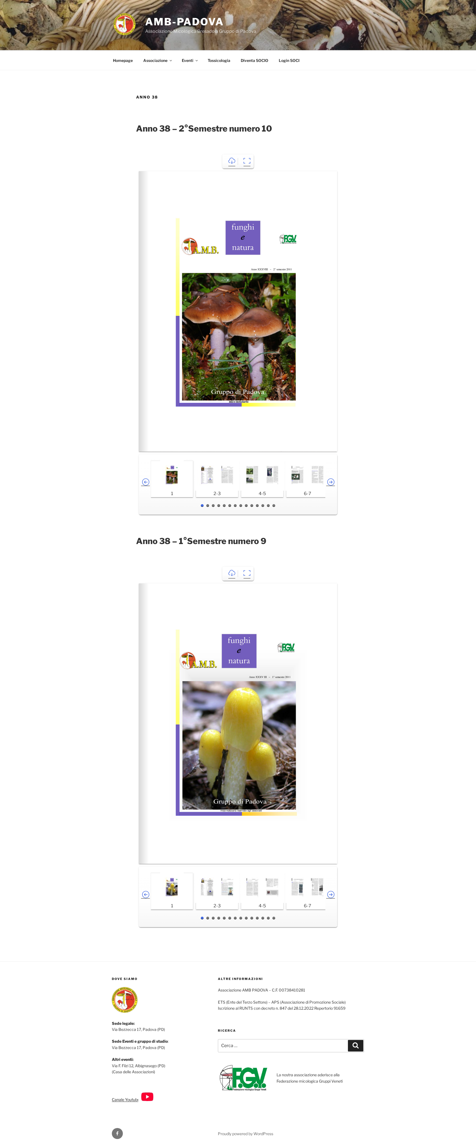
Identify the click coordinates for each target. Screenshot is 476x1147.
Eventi (187, 60)
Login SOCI (289, 60)
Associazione (155, 60)
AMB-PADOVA (184, 22)
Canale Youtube (126, 1099)
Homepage (123, 60)
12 (262, 505)
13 (268, 505)
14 (273, 505)
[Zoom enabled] (247, 161)
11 (257, 505)
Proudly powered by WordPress (245, 1133)
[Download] (231, 161)
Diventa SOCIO (254, 60)
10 (251, 505)
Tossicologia (219, 60)
